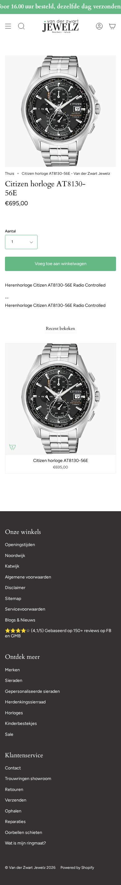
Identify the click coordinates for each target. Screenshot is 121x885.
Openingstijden (20, 544)
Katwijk (12, 566)
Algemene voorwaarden (28, 577)
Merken (12, 670)
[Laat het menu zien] (8, 26)
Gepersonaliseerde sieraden (32, 691)
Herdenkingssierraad (25, 702)
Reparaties (15, 821)
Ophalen (13, 811)
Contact (13, 768)
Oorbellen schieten (23, 832)
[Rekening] (99, 26)
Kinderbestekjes (21, 723)
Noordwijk (15, 555)
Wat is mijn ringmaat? (25, 843)
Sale (9, 734)
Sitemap (13, 598)
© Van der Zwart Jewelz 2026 (30, 867)
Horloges (14, 713)
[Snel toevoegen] (12, 447)
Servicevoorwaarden (25, 609)
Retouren (14, 789)
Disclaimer (15, 587)
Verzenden (15, 800)
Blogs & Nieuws (20, 620)
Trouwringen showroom (28, 778)
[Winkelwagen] (112, 26)
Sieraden (13, 680)
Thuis (9, 173)
